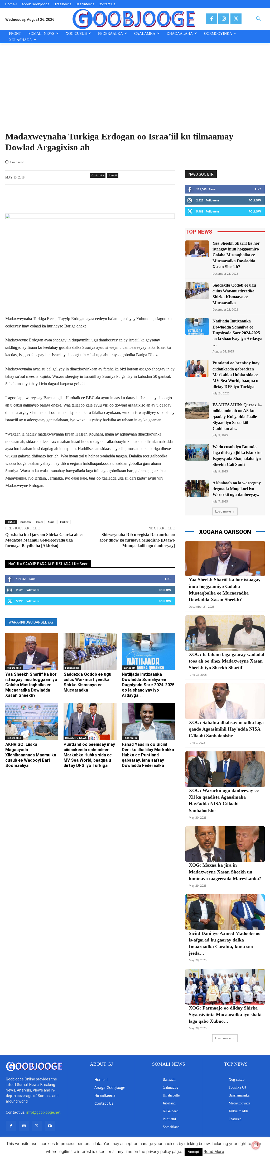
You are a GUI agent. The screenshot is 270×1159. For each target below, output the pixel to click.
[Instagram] (223, 18)
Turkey (64, 521)
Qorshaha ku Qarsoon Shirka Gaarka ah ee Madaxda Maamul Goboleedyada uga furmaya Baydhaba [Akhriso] (44, 540)
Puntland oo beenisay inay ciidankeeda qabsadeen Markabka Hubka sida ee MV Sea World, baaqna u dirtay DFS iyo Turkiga (89, 755)
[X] (235, 18)
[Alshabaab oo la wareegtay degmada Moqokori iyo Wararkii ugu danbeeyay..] (197, 488)
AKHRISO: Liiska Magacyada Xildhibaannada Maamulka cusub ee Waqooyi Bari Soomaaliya (30, 755)
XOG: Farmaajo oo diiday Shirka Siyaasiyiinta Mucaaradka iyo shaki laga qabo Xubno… (225, 1014)
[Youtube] (50, 1126)
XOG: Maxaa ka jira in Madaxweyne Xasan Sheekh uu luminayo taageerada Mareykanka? (225, 871)
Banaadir (129, 667)
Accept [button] (193, 1152)
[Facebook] (211, 18)
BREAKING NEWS (76, 738)
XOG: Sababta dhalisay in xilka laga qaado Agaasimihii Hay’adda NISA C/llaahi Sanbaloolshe (226, 729)
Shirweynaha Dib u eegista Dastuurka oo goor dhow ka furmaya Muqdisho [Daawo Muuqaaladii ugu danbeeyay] (137, 540)
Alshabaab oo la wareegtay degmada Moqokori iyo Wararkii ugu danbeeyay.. (237, 489)
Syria (51, 521)
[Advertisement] (135, 92)
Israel (39, 521)
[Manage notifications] (256, 1145)
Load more (223, 511)
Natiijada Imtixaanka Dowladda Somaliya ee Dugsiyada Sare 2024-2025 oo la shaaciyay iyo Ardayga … (148, 685)
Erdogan (25, 521)
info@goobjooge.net (43, 1112)
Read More (214, 1151)
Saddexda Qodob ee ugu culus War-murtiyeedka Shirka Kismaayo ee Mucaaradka (87, 682)
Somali (112, 175)
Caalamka (97, 175)
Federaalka (14, 667)
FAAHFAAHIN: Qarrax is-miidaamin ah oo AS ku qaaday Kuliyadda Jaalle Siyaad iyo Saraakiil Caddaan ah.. (237, 417)
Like (168, 579)
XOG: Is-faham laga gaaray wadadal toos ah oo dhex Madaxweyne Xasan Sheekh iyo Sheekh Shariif (226, 661)
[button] (258, 19)
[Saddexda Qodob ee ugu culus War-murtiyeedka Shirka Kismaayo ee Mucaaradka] (90, 651)
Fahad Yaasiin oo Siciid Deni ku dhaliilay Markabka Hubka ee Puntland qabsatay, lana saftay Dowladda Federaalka (148, 755)
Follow (165, 590)
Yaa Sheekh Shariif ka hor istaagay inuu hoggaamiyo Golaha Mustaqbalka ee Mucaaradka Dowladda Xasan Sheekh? (31, 685)
